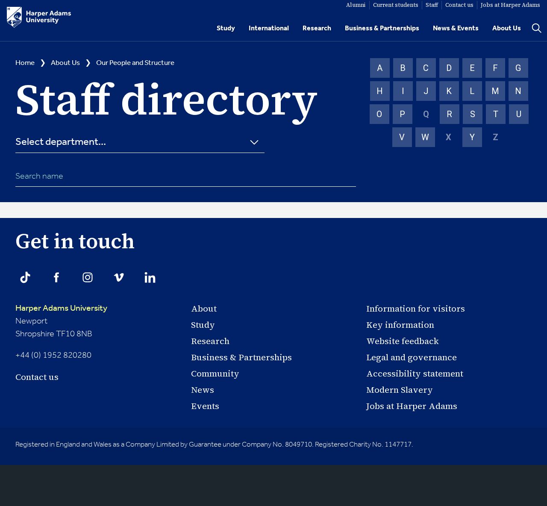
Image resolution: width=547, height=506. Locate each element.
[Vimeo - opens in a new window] (119, 277)
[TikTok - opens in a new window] (25, 277)
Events (205, 406)
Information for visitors (415, 309)
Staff (432, 5)
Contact (459, 5)
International (269, 28)
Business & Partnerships (382, 28)
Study (226, 28)
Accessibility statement (414, 374)
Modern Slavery (399, 390)
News (202, 390)
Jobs (510, 5)
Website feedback (402, 341)
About (204, 309)
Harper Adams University (61, 308)
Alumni (356, 5)
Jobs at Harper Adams (411, 406)
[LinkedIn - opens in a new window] (150, 277)
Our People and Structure (135, 63)
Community (215, 374)
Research (317, 28)
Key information (400, 325)
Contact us (37, 377)
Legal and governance (411, 357)
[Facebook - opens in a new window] (56, 277)
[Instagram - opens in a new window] (87, 277)
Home (25, 63)
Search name (39, 176)
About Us (506, 28)
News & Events (456, 28)
